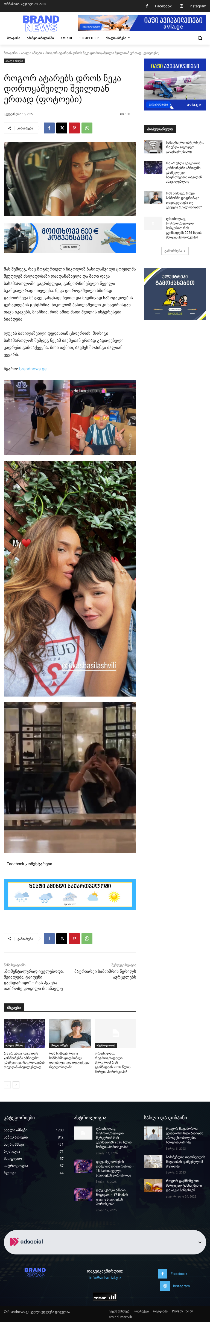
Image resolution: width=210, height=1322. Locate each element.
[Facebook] (147, 6)
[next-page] (16, 1084)
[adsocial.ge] (27, 1251)
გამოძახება (173, 250)
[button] (199, 38)
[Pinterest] (74, 128)
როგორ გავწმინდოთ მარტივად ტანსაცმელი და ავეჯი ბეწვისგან (184, 1185)
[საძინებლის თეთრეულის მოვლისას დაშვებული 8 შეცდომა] (153, 1161)
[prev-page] (7, 1084)
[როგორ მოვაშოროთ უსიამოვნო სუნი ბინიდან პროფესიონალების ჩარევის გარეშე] (153, 1133)
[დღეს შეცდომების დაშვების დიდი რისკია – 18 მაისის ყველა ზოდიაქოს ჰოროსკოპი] (83, 1166)
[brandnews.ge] (41, 23)
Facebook (163, 6)
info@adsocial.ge (105, 1277)
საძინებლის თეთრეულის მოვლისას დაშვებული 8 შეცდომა (185, 1161)
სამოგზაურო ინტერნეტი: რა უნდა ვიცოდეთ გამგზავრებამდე (185, 147)
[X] (61, 128)
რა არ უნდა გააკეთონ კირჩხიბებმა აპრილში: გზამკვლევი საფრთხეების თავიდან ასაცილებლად (184, 172)
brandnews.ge (33, 368)
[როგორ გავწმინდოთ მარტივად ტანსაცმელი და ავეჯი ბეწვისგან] (153, 1185)
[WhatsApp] (86, 128)
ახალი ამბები (31, 53)
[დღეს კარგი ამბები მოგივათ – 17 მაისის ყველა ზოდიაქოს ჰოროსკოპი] (83, 1194)
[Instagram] (181, 6)
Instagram (197, 6)
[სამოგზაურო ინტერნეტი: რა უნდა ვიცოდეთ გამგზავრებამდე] (153, 146)
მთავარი (11, 53)
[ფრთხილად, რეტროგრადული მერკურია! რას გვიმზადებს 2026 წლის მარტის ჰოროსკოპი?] (115, 1033)
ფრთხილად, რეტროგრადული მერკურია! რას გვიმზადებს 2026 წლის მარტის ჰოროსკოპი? (112, 1063)
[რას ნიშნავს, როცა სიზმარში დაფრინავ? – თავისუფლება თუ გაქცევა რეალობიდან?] (70, 1033)
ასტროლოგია (106, 1045)
